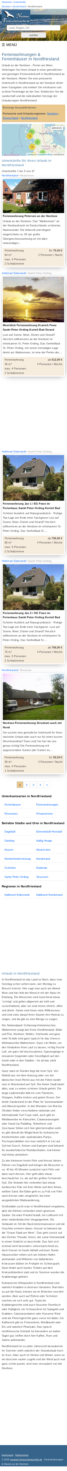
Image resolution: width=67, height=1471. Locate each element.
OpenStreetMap (44, 154)
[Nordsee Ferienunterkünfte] (16, 17)
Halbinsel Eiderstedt (14, 273)
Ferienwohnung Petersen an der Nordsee (30, 215)
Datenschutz (21, 1455)
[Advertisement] (33, 413)
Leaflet (30, 154)
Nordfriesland (10, 175)
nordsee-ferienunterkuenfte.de (26, 1459)
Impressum (7, 1455)
